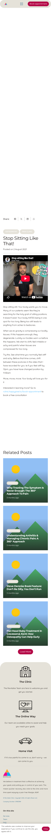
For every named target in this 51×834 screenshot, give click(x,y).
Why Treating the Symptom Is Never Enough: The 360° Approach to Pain (25, 490)
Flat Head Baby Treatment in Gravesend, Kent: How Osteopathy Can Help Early (24, 633)
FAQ (4, 822)
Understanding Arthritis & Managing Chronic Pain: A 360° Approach (22, 538)
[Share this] (15, 219)
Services (6, 816)
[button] (21, 3)
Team (5, 819)
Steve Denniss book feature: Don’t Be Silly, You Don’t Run (24, 588)
